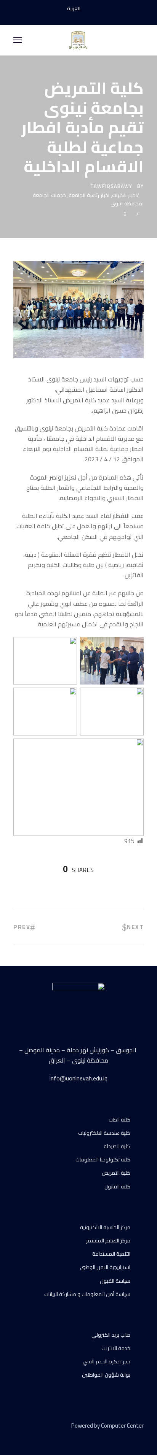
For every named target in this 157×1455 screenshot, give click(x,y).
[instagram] (92, 16)
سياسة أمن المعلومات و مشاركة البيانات (87, 1294)
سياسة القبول (115, 1281)
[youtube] (78, 16)
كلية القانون (117, 1186)
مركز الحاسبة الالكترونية (105, 1227)
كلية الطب (119, 1120)
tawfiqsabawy (111, 186)
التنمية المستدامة (111, 1254)
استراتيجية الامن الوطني (105, 1267)
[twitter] (43, 1436)
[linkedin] (29, 1436)
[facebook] (65, 16)
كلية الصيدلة (117, 1146)
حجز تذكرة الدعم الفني (106, 1361)
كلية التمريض (116, 1173)
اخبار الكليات (124, 195)
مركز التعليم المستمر (108, 1240)
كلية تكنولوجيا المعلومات (102, 1159)
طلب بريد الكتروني (110, 1335)
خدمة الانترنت (115, 1348)
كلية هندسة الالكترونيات (104, 1133)
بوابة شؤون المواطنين (106, 1375)
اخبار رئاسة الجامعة (89, 195)
